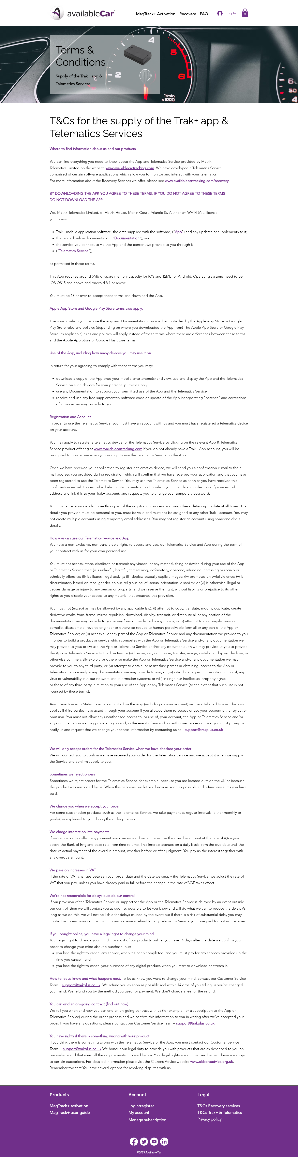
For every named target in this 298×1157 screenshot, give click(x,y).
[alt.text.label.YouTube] (154, 1142)
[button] (245, 13)
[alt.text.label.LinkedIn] (164, 1142)
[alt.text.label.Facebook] (134, 1142)
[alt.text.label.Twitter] (144, 1142)
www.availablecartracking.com (130, 168)
